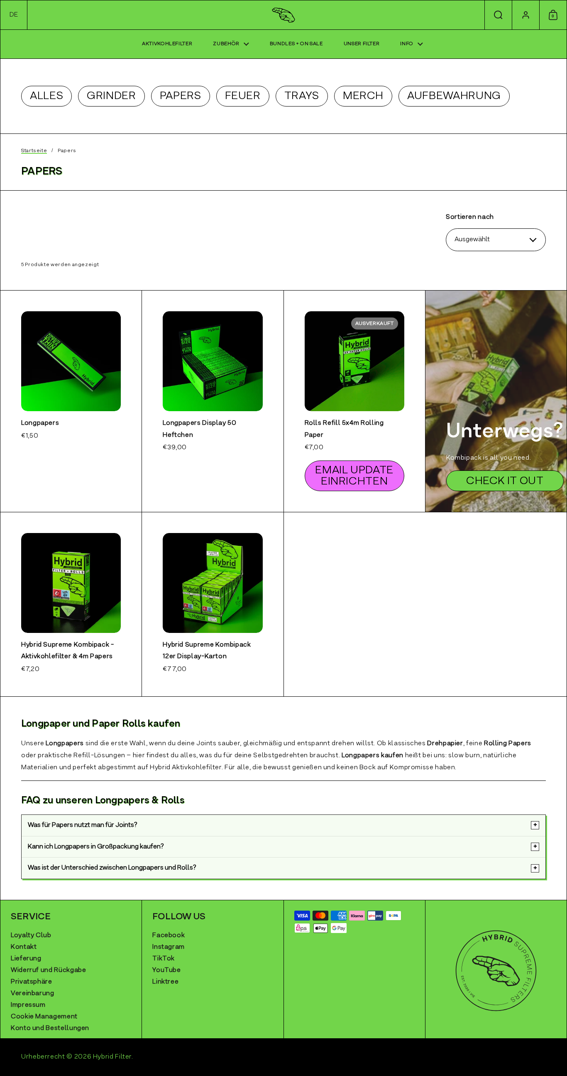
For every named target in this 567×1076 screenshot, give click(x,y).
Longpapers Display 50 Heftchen (212, 401)
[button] (13, 14)
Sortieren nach (470, 217)
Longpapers (71, 401)
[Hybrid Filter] (284, 15)
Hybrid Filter (112, 1056)
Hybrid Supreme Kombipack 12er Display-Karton (212, 604)
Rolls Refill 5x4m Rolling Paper (354, 401)
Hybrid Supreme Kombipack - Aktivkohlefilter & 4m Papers (71, 604)
